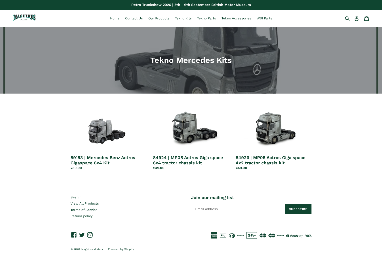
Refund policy (82, 216)
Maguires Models (92, 249)
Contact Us (134, 18)
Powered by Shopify (121, 249)
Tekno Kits (183, 18)
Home (115, 18)
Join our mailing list (212, 197)
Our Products (158, 18)
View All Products (85, 203)
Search (76, 197)
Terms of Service (84, 210)
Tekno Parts (206, 18)
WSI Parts (264, 18)
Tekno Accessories (236, 18)
